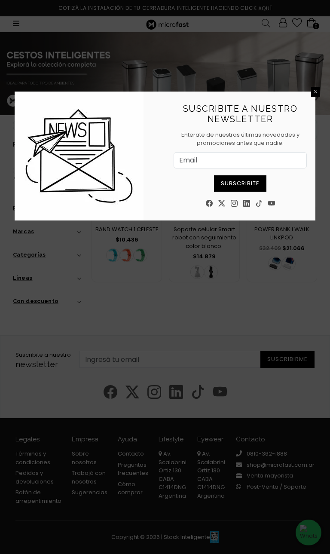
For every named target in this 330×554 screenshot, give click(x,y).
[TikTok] (259, 204)
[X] (221, 204)
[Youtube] (271, 204)
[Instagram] (234, 204)
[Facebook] (209, 204)
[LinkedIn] (246, 204)
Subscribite (240, 183)
